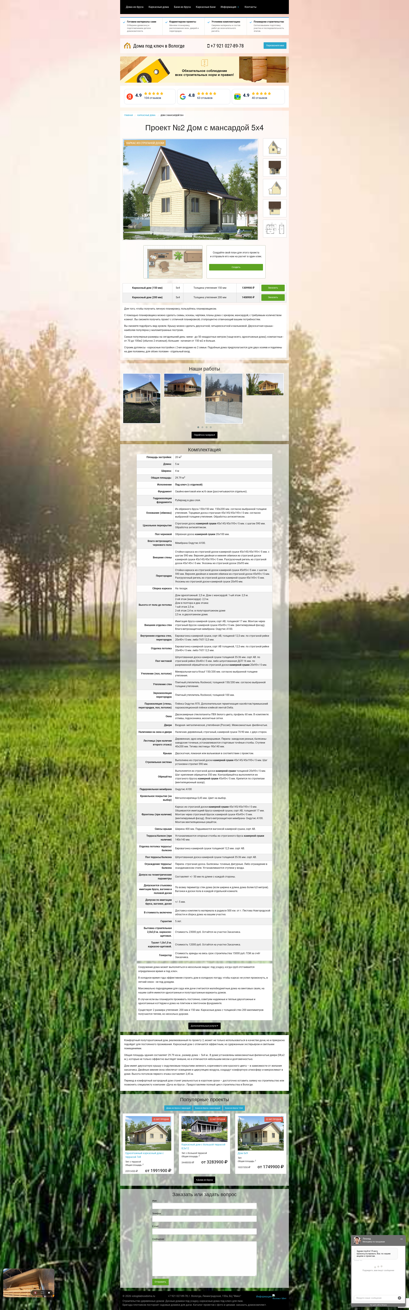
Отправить (160, 1281)
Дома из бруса (134, 6)
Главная (128, 115)
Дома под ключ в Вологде (158, 46)
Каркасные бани (206, 6)
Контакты (250, 6)
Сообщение (158, 1239)
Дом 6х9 (243, 1153)
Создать (236, 267)
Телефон (156, 1213)
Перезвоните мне (275, 45)
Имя (154, 1200)
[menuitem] (134, 7)
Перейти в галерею (204, 435)
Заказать (273, 287)
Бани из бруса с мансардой (207, 1108)
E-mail (155, 1226)
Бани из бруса (182, 6)
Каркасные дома (159, 6)
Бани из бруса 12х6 (234, 1108)
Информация (228, 6)
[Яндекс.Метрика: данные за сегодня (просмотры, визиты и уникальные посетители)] (279, 1296)
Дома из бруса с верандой (178, 1108)
